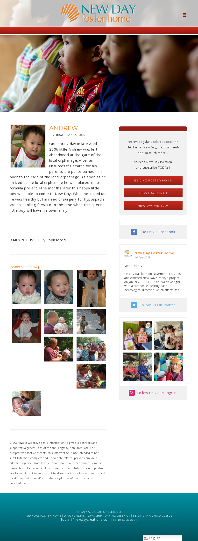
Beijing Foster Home (153, 180)
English (154, 538)
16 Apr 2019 (142, 257)
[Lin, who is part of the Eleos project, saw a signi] (168, 335)
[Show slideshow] (24, 266)
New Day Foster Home (154, 253)
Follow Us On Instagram (157, 392)
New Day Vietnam (153, 205)
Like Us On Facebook (157, 231)
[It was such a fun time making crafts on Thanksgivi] (168, 367)
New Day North (153, 193)
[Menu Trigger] (184, 14)
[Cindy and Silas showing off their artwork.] (137, 335)
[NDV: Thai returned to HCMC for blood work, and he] (137, 367)
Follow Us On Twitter (157, 305)
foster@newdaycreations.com (86, 519)
